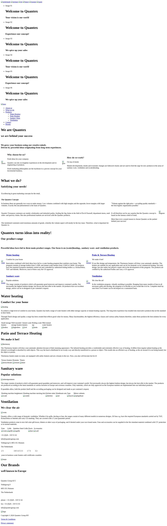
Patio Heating (15, 116)
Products (8, 112)
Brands (8, 124)
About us (8, 108)
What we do (9, 110)
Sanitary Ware (15, 118)
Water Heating (15, 114)
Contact (8, 122)
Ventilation (14, 120)
